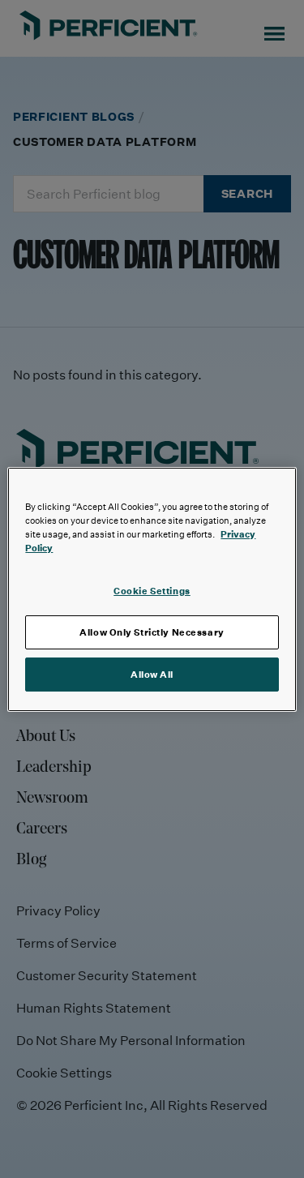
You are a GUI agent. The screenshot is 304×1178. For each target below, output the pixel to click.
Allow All (152, 674)
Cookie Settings (152, 591)
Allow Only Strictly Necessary (152, 632)
